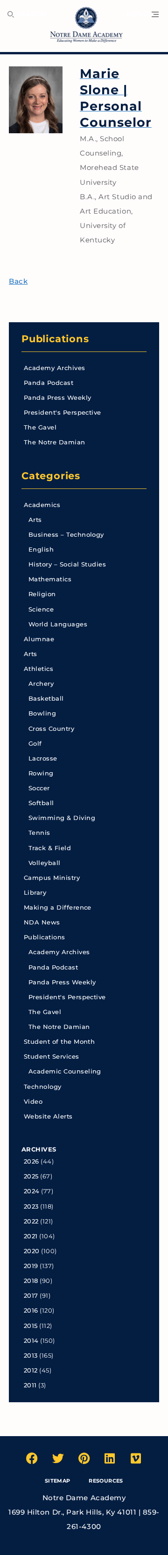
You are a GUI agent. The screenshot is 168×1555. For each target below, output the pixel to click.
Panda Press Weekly (57, 397)
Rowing (41, 773)
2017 (31, 1295)
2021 (31, 1236)
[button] (142, 14)
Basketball (46, 698)
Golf (35, 743)
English (41, 549)
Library (35, 892)
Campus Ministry (52, 877)
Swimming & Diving (61, 817)
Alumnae (39, 639)
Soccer (39, 788)
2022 (31, 1221)
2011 (30, 1385)
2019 (31, 1265)
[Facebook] (32, 1458)
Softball (41, 803)
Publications (55, 338)
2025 (31, 1176)
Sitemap (57, 1481)
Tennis (39, 832)
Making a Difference (57, 907)
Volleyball (44, 862)
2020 (32, 1251)
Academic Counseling (64, 1071)
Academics (42, 504)
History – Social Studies (67, 564)
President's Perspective (62, 412)
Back (18, 281)
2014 (31, 1340)
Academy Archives (54, 367)
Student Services (51, 1056)
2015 (31, 1325)
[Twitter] (58, 1458)
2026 (31, 1161)
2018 (31, 1280)
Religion (42, 594)
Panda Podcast (48, 382)
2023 (31, 1206)
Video (33, 1101)
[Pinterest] (84, 1458)
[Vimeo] (135, 1458)
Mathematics (49, 579)
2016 (31, 1310)
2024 (32, 1191)
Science (41, 609)
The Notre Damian (54, 442)
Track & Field (49, 848)
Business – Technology (66, 534)
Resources (106, 1481)
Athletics (38, 668)
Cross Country (51, 728)
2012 (31, 1370)
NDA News (42, 922)
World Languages (57, 624)
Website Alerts (48, 1116)
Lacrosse (42, 758)
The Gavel (40, 427)
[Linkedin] (110, 1458)
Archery (41, 683)
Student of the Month (59, 1041)
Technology (43, 1086)
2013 (31, 1355)
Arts (35, 519)
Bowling (42, 713)
